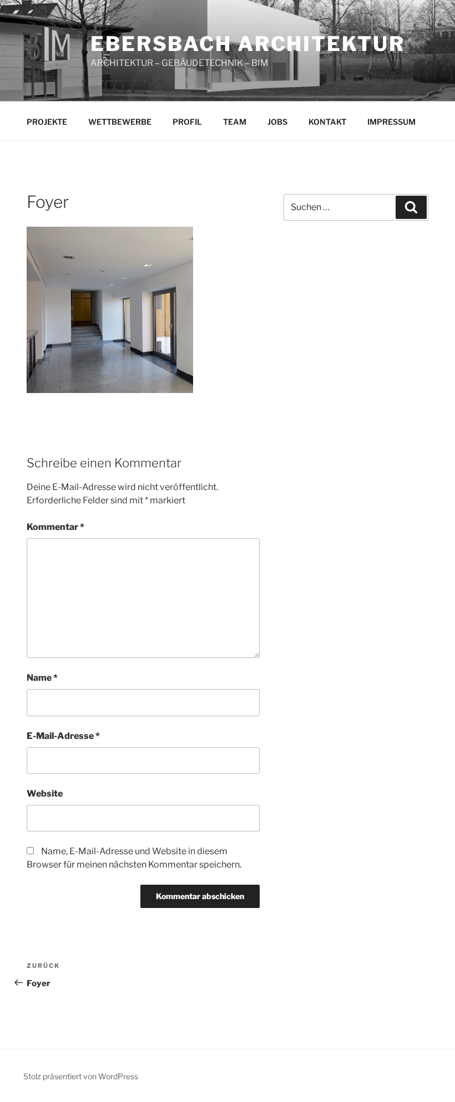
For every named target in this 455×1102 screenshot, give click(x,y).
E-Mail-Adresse (63, 736)
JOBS (277, 121)
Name (42, 677)
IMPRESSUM (391, 121)
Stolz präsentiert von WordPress (80, 1076)
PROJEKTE (47, 121)
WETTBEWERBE (119, 121)
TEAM (234, 121)
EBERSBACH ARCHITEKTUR (247, 44)
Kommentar (55, 527)
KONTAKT (327, 121)
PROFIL (187, 121)
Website (45, 793)
